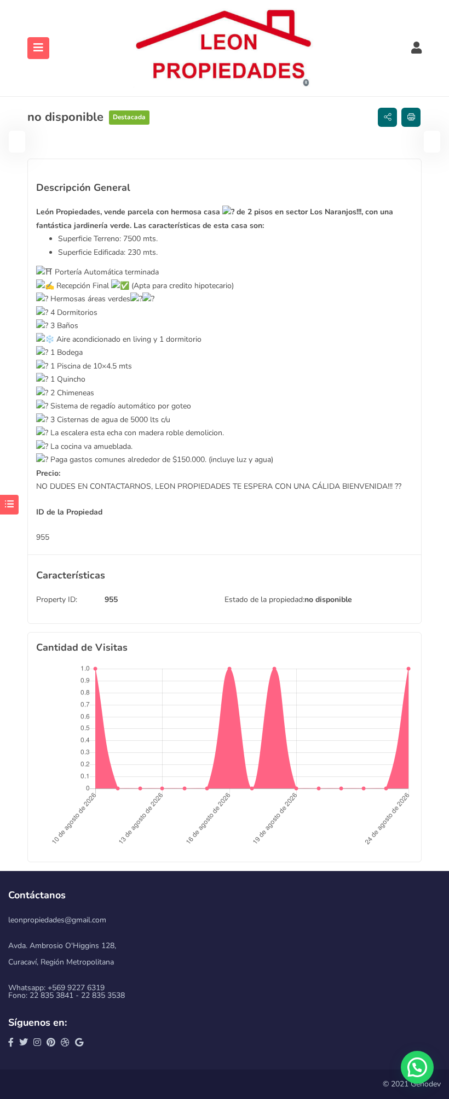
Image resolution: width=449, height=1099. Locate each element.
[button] (417, 1067)
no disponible (328, 599)
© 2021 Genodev (412, 1084)
